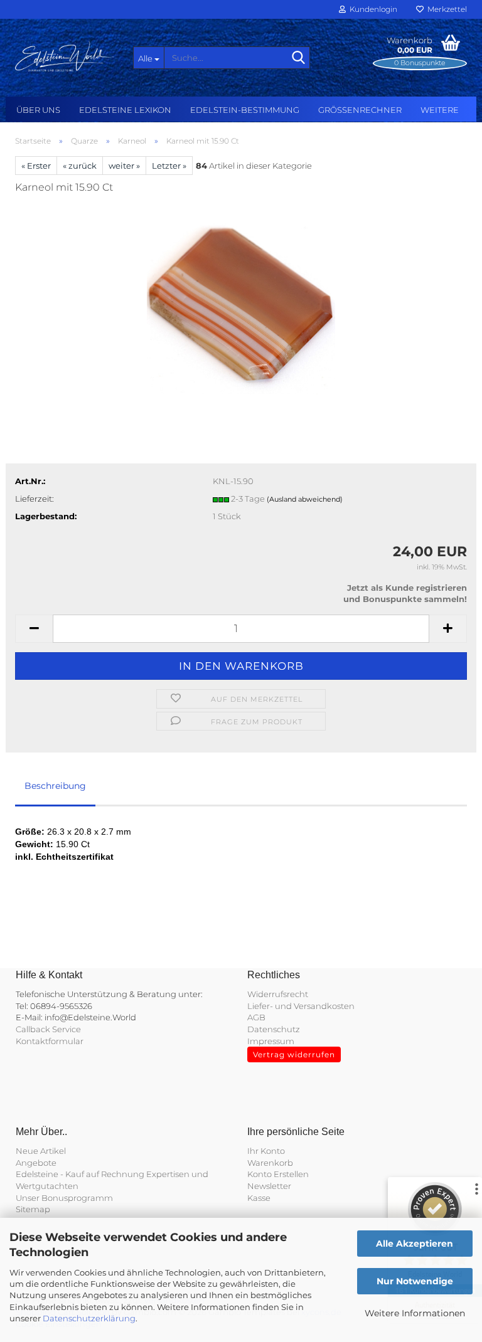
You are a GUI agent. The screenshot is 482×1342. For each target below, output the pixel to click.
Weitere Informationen (415, 1313)
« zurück (80, 166)
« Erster (36, 166)
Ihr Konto (266, 1151)
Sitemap (33, 1209)
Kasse (258, 1198)
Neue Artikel (41, 1151)
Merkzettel (445, 9)
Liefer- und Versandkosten (301, 1006)
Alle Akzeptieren (414, 1243)
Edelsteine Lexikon (125, 110)
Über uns (38, 110)
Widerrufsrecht (277, 994)
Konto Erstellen (278, 1174)
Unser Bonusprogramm (64, 1198)
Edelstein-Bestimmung (244, 110)
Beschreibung (55, 785)
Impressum (270, 1041)
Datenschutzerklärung (89, 1318)
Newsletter (269, 1186)
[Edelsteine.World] (64, 56)
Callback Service (48, 1029)
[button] (34, 629)
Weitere (439, 110)
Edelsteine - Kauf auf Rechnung (80, 1174)
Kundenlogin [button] (371, 9)
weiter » (124, 166)
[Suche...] (298, 58)
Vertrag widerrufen (294, 1054)
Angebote (36, 1163)
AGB (256, 1017)
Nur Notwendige (415, 1281)
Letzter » (169, 166)
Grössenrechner (360, 110)
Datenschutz (273, 1029)
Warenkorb (270, 1163)
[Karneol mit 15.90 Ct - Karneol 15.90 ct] (241, 299)
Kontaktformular (49, 1041)
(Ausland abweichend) (305, 499)
